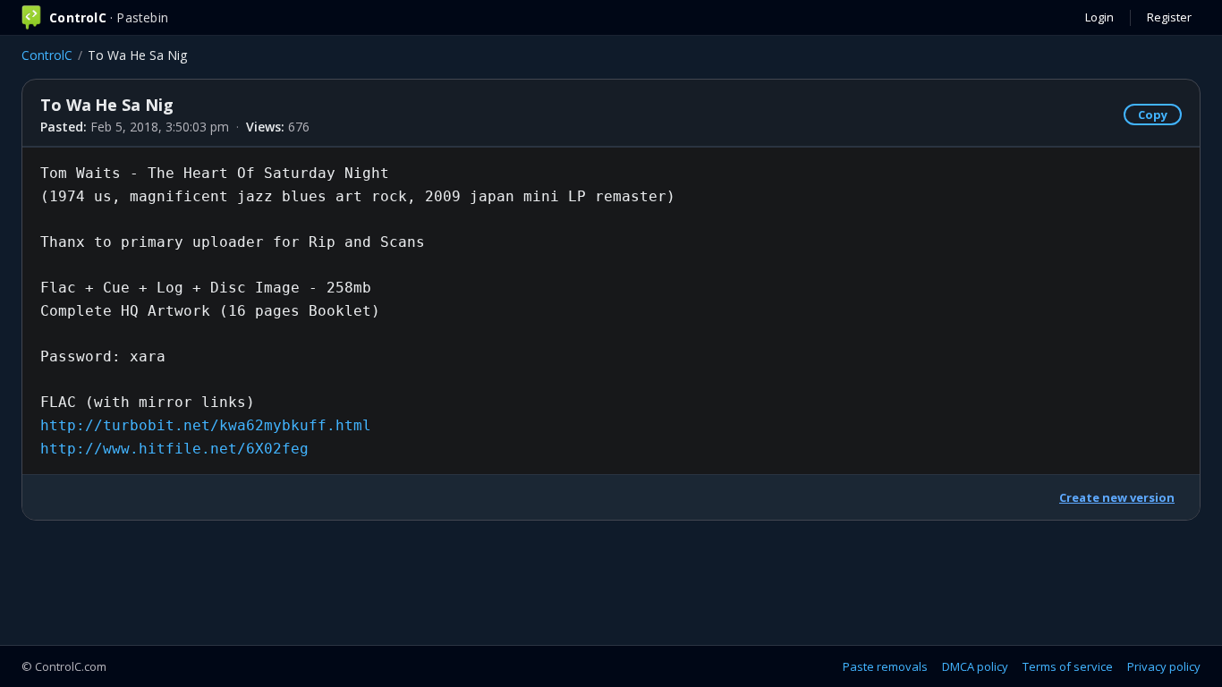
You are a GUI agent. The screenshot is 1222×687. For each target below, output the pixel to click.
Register (1169, 17)
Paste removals (885, 666)
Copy (1152, 114)
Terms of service (1068, 666)
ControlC (46, 55)
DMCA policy (975, 666)
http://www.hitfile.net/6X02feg (174, 448)
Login (1099, 17)
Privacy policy (1164, 666)
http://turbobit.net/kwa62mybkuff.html (205, 425)
